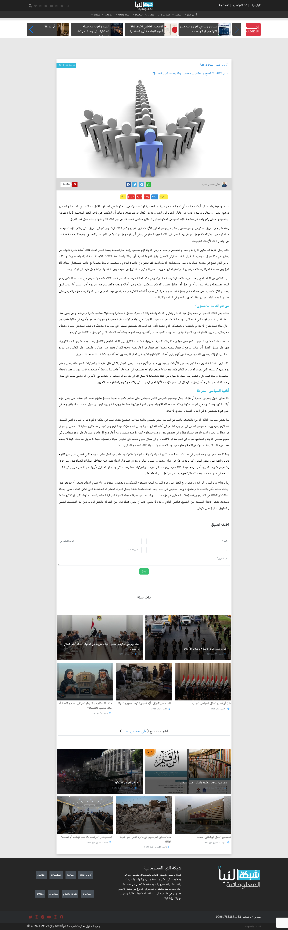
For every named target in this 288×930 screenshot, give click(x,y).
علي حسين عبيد (134, 731)
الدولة (139, 197)
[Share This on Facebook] (128, 184)
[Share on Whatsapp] (148, 184)
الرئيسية (256, 5)
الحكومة (163, 197)
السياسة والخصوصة (253, 926)
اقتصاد (151, 15)
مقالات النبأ (206, 65)
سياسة (178, 15)
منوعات (108, 15)
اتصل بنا (224, 5)
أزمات (146, 197)
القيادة (155, 197)
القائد (123, 197)
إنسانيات (139, 15)
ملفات (97, 15)
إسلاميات (165, 15)
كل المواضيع (240, 5)
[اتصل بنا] (67, 6)
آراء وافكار (192, 15)
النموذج (131, 197)
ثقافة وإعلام (124, 15)
